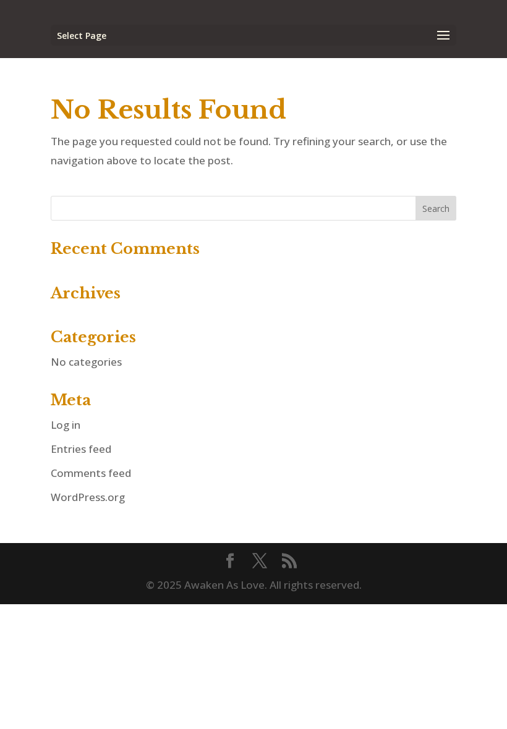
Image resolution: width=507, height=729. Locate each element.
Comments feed (91, 473)
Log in (65, 425)
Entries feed (81, 449)
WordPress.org (88, 497)
